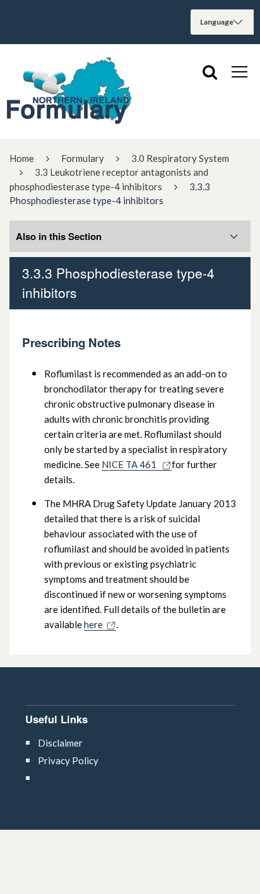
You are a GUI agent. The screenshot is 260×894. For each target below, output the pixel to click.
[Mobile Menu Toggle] (239, 71)
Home (21, 158)
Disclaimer (60, 742)
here (93, 624)
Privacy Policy (68, 760)
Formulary (82, 158)
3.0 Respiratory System (180, 158)
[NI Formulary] (69, 91)
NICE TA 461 (130, 464)
